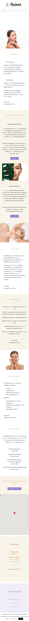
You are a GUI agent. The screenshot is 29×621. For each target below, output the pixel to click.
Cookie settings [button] (13, 618)
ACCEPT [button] (20, 618)
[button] (14, 513)
